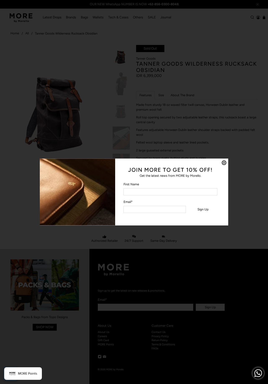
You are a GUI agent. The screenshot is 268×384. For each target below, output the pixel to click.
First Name (131, 184)
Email (128, 202)
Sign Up (203, 209)
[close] (224, 163)
